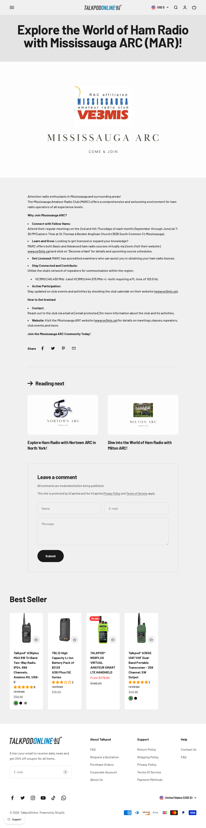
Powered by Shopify (52, 812)
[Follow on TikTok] (53, 798)
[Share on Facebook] (42, 348)
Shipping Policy (148, 757)
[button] (24, 687)
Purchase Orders (102, 764)
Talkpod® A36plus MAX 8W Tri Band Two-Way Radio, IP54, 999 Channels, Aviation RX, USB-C (26, 667)
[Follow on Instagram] (33, 798)
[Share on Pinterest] (63, 348)
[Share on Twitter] (53, 348)
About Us (96, 779)
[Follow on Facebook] (12, 798)
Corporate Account (103, 772)
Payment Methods (150, 779)
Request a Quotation (104, 757)
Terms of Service (136, 493)
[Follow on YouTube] (43, 798)
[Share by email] (74, 348)
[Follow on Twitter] (22, 798)
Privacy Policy (112, 493)
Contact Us (188, 749)
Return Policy (146, 749)
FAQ (93, 749)
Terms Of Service (149, 772)
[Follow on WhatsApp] (63, 798)
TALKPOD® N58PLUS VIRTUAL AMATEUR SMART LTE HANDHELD (102, 662)
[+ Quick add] (36, 639)
